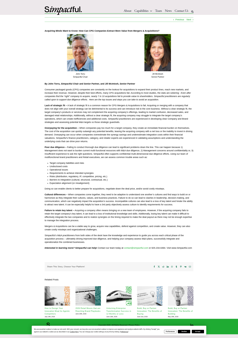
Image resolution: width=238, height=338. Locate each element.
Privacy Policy (134, 325)
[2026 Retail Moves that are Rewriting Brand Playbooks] (88, 287)
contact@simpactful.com (136, 248)
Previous (179, 19)
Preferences (170, 331)
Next (189, 19)
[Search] (192, 11)
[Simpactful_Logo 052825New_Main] (63, 7)
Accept (197, 331)
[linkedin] (191, 325)
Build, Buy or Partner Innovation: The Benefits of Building (180, 311)
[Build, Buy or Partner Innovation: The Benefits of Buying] (150, 287)
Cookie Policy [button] (74, 332)
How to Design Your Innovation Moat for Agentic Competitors (57, 311)
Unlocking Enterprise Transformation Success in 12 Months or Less (118, 311)
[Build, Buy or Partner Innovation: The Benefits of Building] (180, 287)
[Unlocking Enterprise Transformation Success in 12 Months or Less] (119, 287)
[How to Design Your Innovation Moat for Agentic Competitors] (57, 287)
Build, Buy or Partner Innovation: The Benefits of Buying (149, 311)
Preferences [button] (124, 332)
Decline (184, 331)
